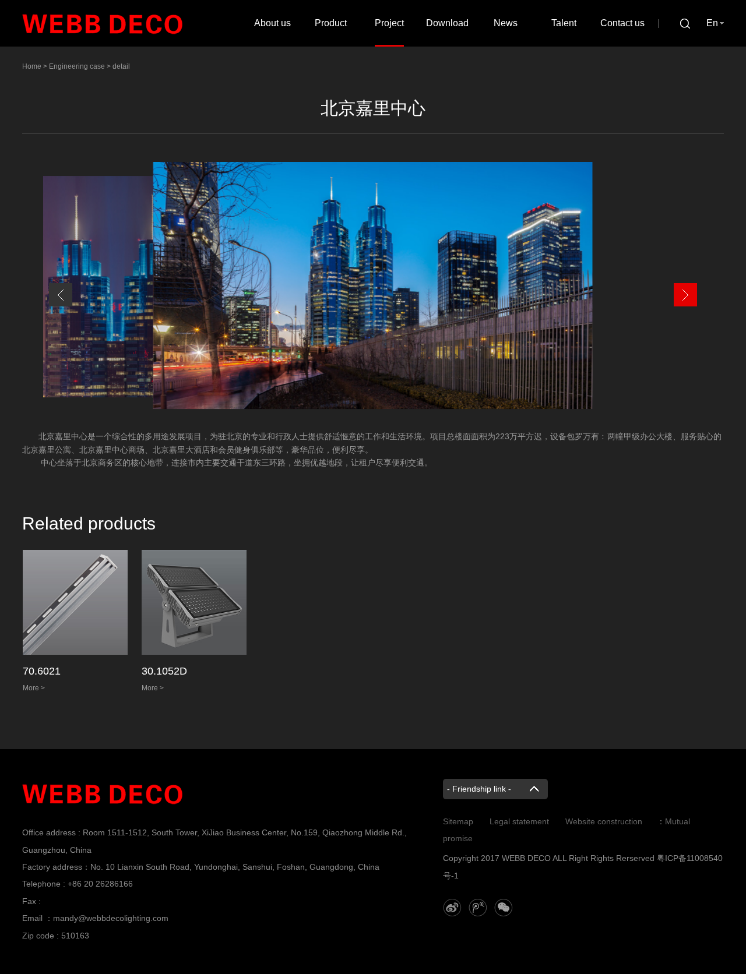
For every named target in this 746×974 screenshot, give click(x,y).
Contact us (622, 23)
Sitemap (458, 821)
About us (272, 23)
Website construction (603, 821)
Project (389, 23)
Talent (563, 23)
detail (121, 66)
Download (447, 23)
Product (331, 23)
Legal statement (519, 821)
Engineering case (77, 66)
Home (31, 66)
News (506, 23)
